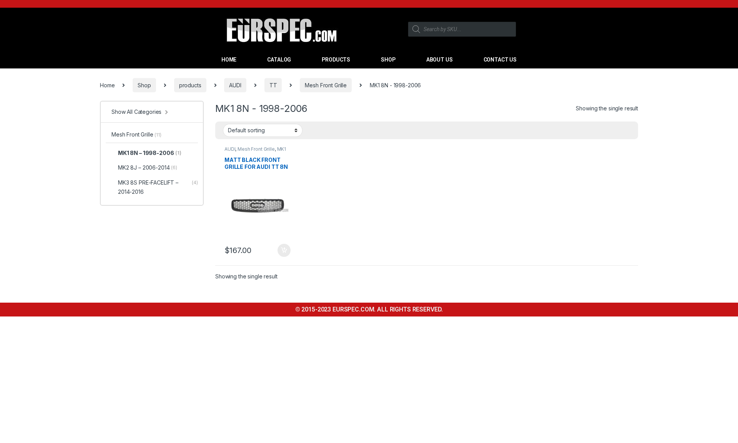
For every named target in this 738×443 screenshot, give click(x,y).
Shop (144, 85)
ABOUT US (439, 60)
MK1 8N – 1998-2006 (149, 153)
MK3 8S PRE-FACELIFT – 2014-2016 (158, 187)
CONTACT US (500, 60)
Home (107, 85)
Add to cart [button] (284, 250)
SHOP (388, 60)
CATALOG (279, 60)
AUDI (235, 85)
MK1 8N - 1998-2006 (255, 151)
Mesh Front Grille (326, 85)
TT (273, 85)
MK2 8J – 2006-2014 (147, 167)
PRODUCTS (336, 60)
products (190, 85)
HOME (228, 60)
